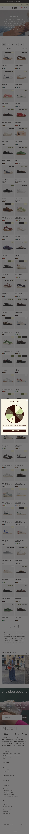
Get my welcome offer (14, 430)
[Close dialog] (27, 400)
